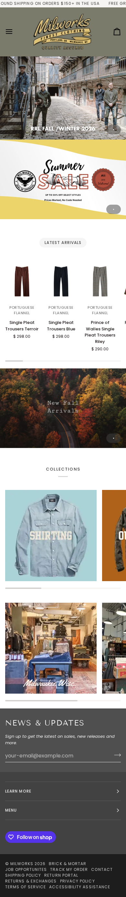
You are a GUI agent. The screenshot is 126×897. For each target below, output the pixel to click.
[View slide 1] (63, 98)
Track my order (69, 869)
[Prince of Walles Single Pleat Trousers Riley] (100, 281)
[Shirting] (51, 535)
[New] (63, 408)
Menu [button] (11, 810)
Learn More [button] (18, 791)
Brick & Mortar (67, 863)
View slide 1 (113, 129)
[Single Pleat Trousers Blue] (61, 281)
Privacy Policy (77, 881)
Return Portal (61, 875)
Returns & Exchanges (31, 881)
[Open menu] (15, 31)
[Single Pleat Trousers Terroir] (22, 281)
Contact (102, 869)
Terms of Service (25, 887)
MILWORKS (21, 863)
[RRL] (63, 98)
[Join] (115, 755)
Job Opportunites (26, 869)
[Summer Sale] (63, 179)
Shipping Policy (23, 875)
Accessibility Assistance (79, 887)
